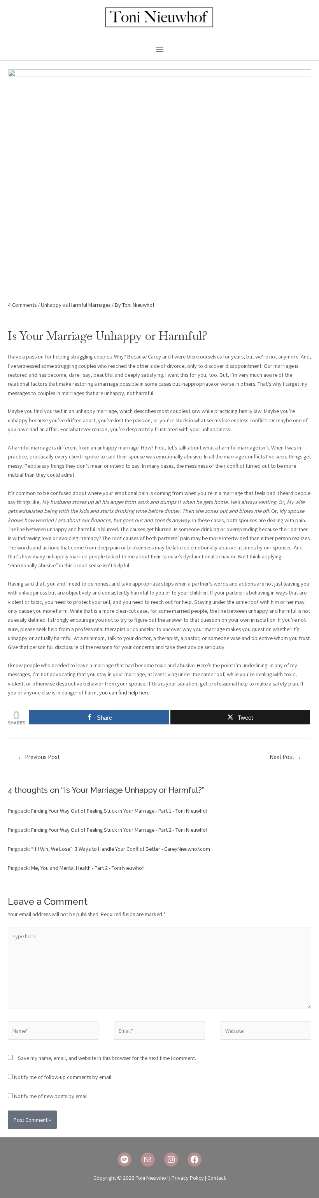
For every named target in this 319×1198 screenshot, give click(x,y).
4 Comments (22, 304)
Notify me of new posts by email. (51, 1096)
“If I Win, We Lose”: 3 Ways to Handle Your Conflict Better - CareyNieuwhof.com (120, 848)
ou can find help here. (126, 692)
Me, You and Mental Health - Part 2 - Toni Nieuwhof (87, 867)
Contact (216, 1177)
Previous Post (39, 757)
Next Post (285, 757)
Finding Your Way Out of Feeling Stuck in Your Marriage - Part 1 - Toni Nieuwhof (119, 810)
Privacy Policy (188, 1177)
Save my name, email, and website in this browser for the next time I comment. (107, 1058)
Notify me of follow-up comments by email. (63, 1077)
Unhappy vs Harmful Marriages (75, 304)
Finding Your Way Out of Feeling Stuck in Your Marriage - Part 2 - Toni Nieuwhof (119, 829)
